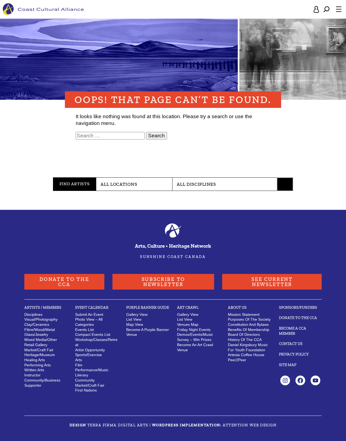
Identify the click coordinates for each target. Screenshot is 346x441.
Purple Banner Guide (147, 307)
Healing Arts (34, 360)
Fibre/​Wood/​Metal (39, 329)
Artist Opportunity (90, 350)
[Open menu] (338, 9)
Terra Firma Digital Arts (117, 425)
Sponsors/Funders (298, 307)
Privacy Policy (294, 354)
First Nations (86, 390)
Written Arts (34, 370)
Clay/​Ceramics (36, 324)
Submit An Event (89, 314)
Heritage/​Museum (39, 355)
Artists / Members (42, 307)
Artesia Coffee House (246, 355)
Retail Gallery (35, 345)
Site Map (287, 364)
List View (133, 319)
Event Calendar (91, 307)
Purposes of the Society (249, 319)
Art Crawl (188, 307)
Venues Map (187, 324)
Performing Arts (37, 365)
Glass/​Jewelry (36, 334)
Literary (81, 375)
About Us (237, 307)
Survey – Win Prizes (194, 339)
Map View (134, 324)
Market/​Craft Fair (39, 350)
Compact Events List (92, 334)
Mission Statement (244, 314)
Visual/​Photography (41, 319)
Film (78, 365)
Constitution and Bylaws (248, 324)
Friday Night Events (194, 329)
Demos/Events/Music (195, 334)
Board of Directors (244, 334)
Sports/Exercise (88, 355)
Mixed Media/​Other (40, 339)
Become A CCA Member (292, 331)
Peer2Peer (237, 360)
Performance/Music (91, 370)
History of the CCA (245, 339)
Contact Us (290, 343)
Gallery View (137, 314)
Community (85, 380)
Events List (84, 329)
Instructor (32, 375)
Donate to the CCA (64, 281)
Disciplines (33, 314)
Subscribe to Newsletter (163, 281)
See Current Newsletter (272, 281)
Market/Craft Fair (89, 385)
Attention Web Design (250, 425)
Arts (78, 360)
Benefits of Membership (248, 329)
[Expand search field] (326, 9)
